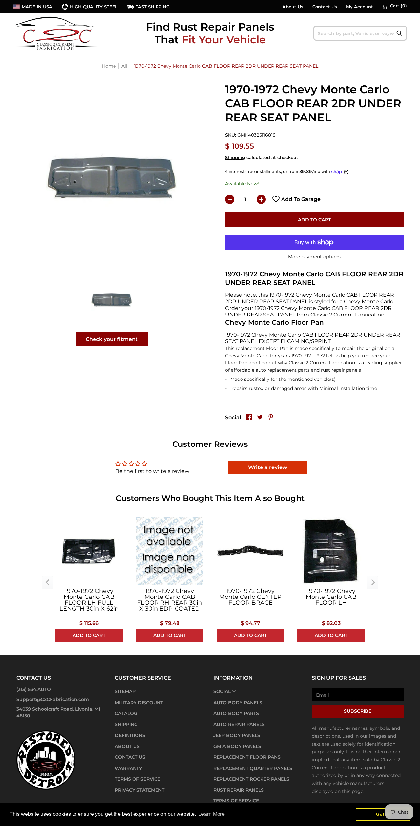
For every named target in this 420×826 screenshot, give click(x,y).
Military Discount (139, 703)
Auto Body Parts (236, 713)
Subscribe (357, 711)
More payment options (314, 257)
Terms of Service (137, 779)
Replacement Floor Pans (247, 757)
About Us (293, 7)
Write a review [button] (267, 467)
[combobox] (360, 33)
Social (222, 691)
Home (109, 66)
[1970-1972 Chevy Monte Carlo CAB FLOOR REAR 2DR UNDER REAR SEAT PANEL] (111, 299)
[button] (394, 6)
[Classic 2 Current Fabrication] (55, 33)
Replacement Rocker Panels (251, 779)
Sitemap (125, 691)
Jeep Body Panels (236, 735)
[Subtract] (229, 199)
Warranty (128, 768)
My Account (359, 7)
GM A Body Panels (237, 746)
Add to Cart (314, 220)
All (124, 66)
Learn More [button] (211, 814)
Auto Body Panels (237, 703)
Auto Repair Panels (239, 724)
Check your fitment (112, 339)
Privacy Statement (139, 790)
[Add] (261, 199)
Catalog (126, 713)
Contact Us (324, 7)
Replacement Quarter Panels (252, 768)
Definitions (130, 735)
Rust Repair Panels (238, 790)
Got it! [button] (383, 814)
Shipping (235, 157)
